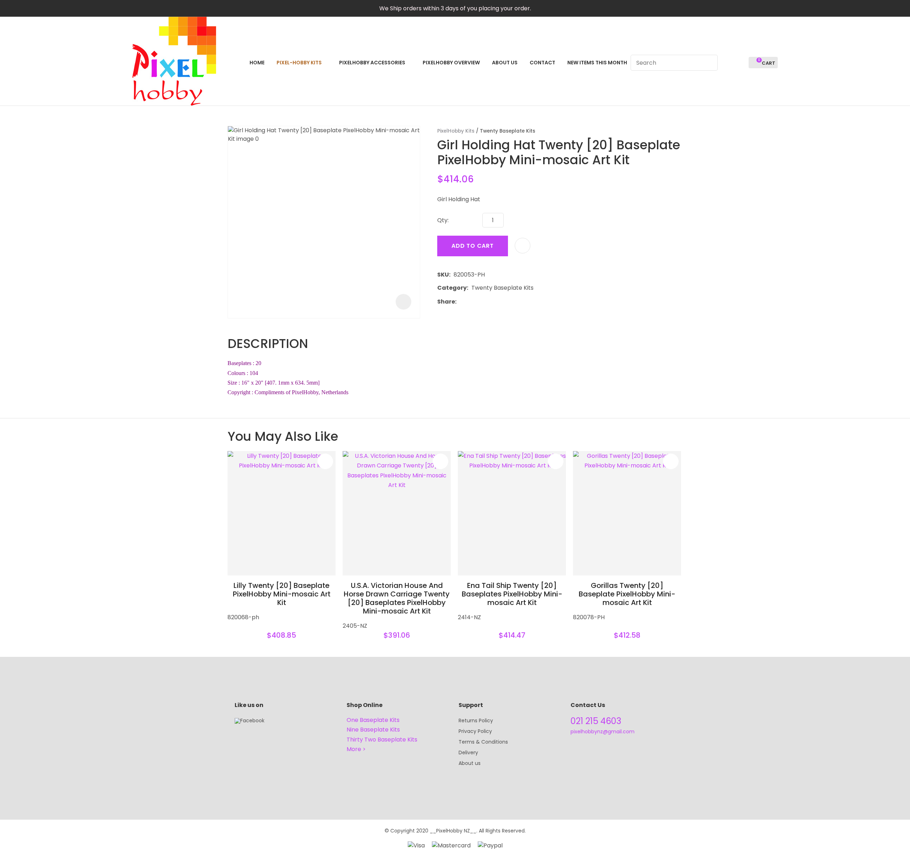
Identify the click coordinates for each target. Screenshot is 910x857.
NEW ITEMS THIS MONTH (597, 62)
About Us (505, 62)
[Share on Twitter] (470, 301)
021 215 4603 (596, 721)
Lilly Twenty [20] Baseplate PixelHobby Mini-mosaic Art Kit (282, 593)
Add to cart (472, 246)
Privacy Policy (475, 731)
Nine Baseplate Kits (373, 729)
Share (446, 302)
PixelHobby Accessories (372, 62)
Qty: (443, 220)
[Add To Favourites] (522, 245)
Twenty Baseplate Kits (507, 131)
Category (452, 288)
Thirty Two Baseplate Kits (382, 739)
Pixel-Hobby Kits (299, 62)
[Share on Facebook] (461, 301)
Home (257, 62)
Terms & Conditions (483, 741)
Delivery (468, 752)
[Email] (481, 302)
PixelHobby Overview (451, 62)
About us (470, 763)
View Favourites (740, 63)
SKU (443, 275)
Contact (542, 62)
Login (727, 62)
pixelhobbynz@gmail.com (603, 731)
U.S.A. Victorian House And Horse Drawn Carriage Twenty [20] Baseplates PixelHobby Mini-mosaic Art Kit (397, 598)
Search (709, 63)
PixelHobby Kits (456, 131)
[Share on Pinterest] (492, 301)
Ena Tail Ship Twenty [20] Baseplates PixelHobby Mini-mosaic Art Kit (512, 593)
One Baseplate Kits (373, 720)
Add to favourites (325, 461)
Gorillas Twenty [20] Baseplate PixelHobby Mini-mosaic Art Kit (627, 593)
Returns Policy (476, 720)
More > (356, 749)
